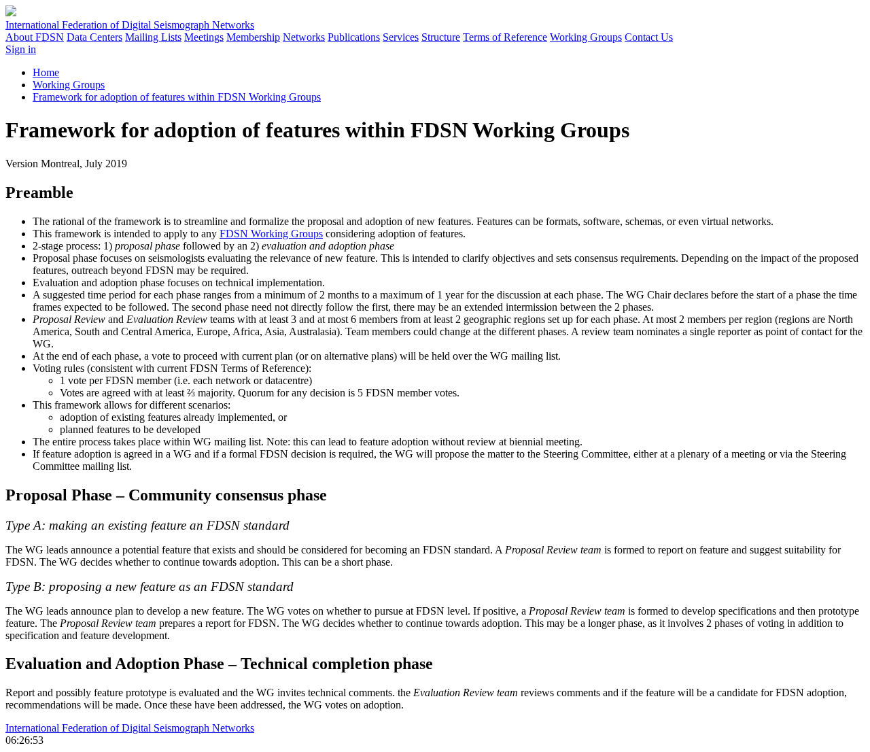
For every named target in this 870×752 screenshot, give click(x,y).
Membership (253, 37)
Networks (304, 37)
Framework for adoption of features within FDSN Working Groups (177, 97)
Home (46, 72)
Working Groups (586, 37)
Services (401, 37)
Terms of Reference (505, 37)
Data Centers (94, 37)
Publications (354, 37)
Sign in (20, 49)
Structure (440, 37)
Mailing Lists (153, 37)
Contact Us (649, 37)
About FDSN (34, 37)
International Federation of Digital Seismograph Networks (129, 728)
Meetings (204, 37)
